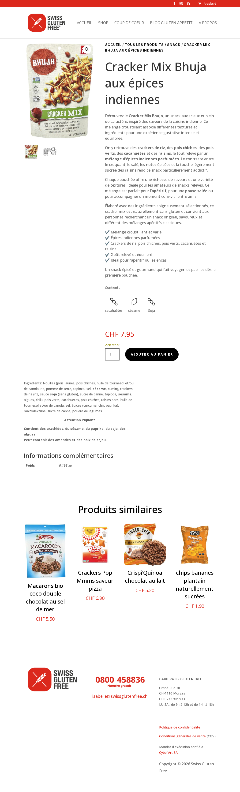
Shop (103, 23)
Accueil (84, 23)
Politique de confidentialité (179, 727)
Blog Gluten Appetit (171, 23)
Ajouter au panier (152, 354)
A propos (208, 23)
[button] (87, 49)
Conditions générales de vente (182, 736)
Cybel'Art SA (168, 752)
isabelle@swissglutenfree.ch (119, 696)
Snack (173, 45)
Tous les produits (144, 45)
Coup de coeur (129, 23)
